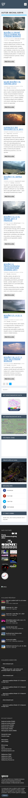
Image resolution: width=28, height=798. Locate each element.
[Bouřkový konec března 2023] (3, 634)
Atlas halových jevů (8, 663)
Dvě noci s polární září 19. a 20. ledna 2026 (16, 601)
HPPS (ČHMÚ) (4, 741)
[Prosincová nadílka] (3, 641)
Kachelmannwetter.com (7, 750)
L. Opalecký (17, 181)
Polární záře (15, 603)
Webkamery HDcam (6, 758)
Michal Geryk (17, 223)
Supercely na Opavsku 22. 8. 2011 (13, 128)
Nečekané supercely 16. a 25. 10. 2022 (16, 646)
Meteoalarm (4, 739)
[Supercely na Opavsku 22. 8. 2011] (14, 118)
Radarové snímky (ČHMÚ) (8, 721)
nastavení (23, 792)
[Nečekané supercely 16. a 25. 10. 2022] (3, 647)
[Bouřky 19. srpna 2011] (14, 167)
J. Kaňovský (17, 39)
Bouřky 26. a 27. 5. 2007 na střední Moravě (13, 359)
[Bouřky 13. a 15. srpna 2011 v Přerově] (14, 207)
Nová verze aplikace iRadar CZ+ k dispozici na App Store (13, 681)
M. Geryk (22, 39)
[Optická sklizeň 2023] (3, 628)
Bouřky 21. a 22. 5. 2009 (13, 316)
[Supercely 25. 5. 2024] (3, 608)
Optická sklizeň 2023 (11, 627)
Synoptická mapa (6, 734)
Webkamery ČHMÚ (6, 754)
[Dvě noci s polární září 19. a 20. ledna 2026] (3, 601)
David (2, 667)
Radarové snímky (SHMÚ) (8, 723)
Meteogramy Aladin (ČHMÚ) (8, 730)
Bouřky (12, 40)
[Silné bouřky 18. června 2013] (14, 72)
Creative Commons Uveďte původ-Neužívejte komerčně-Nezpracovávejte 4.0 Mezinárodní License (12, 781)
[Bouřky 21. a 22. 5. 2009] (14, 306)
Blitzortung (4, 745)
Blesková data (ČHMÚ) (7, 727)
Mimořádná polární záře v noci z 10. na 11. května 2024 (16, 620)
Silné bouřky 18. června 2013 (12, 83)
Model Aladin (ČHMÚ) (7, 728)
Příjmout (5, 795)
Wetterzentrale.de (6, 749)
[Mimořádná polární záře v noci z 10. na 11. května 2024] (3, 621)
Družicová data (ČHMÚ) (7, 725)
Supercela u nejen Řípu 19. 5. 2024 (15, 613)
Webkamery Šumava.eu (7, 760)
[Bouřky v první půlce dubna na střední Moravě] (14, 23)
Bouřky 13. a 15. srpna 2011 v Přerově (12, 218)
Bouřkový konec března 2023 (14, 633)
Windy (3, 747)
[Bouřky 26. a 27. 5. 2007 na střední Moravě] (14, 348)
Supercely (9, 133)
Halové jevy (14, 628)
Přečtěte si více (9, 61)
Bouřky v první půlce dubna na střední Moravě (12, 34)
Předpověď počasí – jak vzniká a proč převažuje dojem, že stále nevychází (12, 669)
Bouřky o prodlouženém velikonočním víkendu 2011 (12, 267)
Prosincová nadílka (11, 639)
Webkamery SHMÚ (6, 756)
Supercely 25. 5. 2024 (11, 607)
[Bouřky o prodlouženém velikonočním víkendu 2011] (14, 255)
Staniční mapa (5, 736)
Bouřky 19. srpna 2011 (13, 177)
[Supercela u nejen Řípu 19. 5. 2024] (3, 615)
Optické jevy (20, 628)
